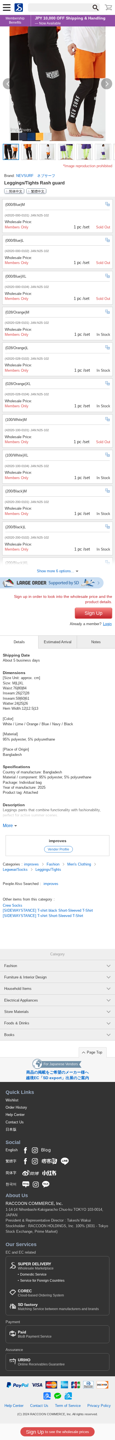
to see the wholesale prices (57, 1432)
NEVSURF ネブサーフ (35, 176)
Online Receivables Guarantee (41, 1362)
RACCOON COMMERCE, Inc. (34, 1203)
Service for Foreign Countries (42, 1281)
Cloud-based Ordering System (41, 1293)
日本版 (11, 1129)
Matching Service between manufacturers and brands (58, 1306)
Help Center (15, 1115)
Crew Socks (12, 905)
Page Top (94, 1052)
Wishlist (12, 1100)
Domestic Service (33, 1274)
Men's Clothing (79, 864)
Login (107, 624)
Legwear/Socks (16, 869)
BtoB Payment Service (35, 1334)
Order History (16, 1107)
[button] (8, 84)
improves (57, 841)
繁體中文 (37, 191)
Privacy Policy (99, 1406)
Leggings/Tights (48, 869)
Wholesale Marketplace (36, 1266)
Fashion (54, 864)
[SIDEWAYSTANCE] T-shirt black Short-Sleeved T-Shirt (48, 910)
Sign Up (93, 613)
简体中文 (15, 191)
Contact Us (15, 1122)
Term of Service (68, 1406)
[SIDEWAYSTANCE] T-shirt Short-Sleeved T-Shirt (43, 916)
